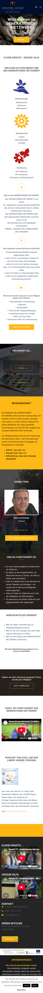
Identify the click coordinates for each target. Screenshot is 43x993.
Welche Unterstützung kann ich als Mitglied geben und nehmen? (21, 297)
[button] (36, 7)
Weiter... (22, 40)
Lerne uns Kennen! (21, 327)
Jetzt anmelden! (21, 686)
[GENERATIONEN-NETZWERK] (12, 7)
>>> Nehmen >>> (21, 382)
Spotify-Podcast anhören (16, 811)
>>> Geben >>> (21, 368)
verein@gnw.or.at (12, 915)
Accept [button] (26, 985)
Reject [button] (35, 985)
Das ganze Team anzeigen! (21, 538)
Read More (21, 990)
